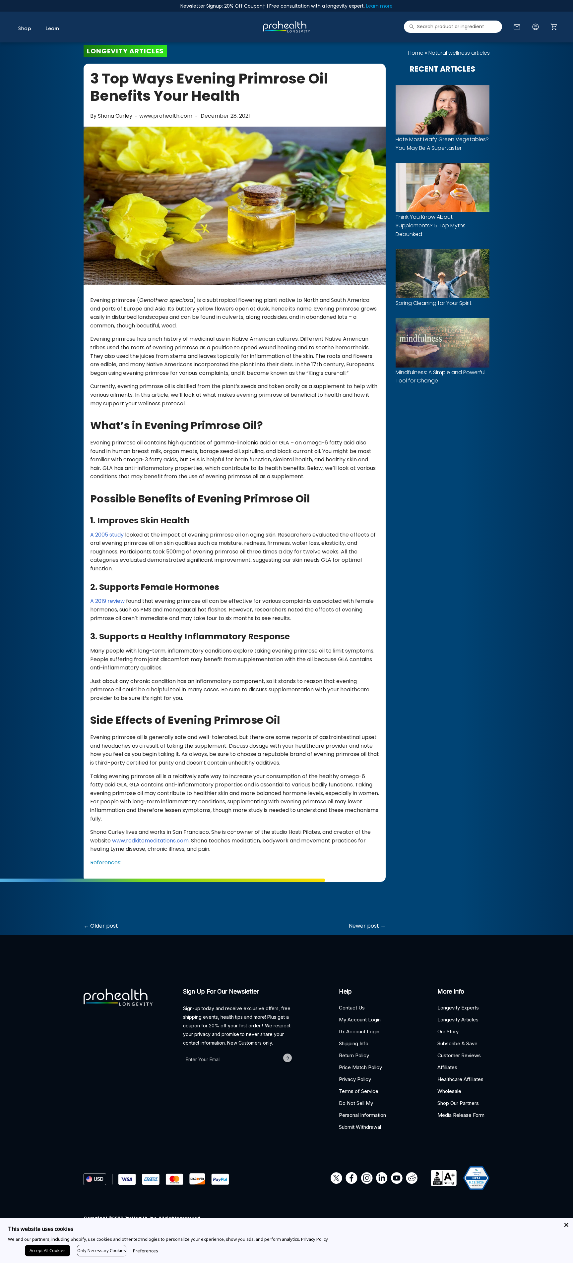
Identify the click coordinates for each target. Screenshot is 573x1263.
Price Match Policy (360, 1067)
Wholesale (449, 1091)
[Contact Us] (517, 27)
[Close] (566, 1225)
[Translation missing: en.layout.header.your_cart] (555, 27)
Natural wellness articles (459, 53)
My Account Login (360, 1019)
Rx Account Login (359, 1031)
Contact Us (352, 1008)
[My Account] (536, 27)
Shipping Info (353, 1043)
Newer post (364, 926)
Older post (104, 926)
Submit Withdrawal (360, 1127)
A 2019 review (107, 601)
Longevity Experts (458, 1008)
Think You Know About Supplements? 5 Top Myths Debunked (431, 225)
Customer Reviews (459, 1055)
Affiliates (447, 1067)
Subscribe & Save (457, 1043)
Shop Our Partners (458, 1103)
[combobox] (453, 27)
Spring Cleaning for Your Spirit (434, 303)
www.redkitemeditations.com (150, 840)
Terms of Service (358, 1091)
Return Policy (354, 1055)
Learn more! (336, 6)
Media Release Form (460, 1115)
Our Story (448, 1031)
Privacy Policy (355, 1079)
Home (415, 53)
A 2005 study (107, 535)
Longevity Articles (457, 1019)
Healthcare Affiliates (460, 1079)
